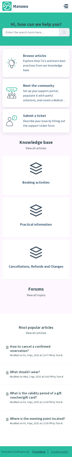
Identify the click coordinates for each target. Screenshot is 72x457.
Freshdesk (39, 452)
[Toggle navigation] (66, 6)
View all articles (36, 148)
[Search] (64, 32)
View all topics (36, 295)
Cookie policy (59, 452)
